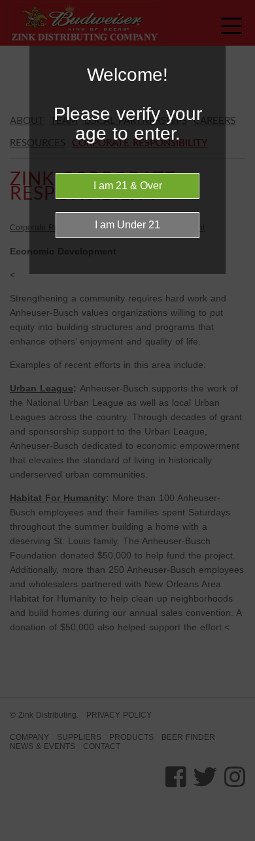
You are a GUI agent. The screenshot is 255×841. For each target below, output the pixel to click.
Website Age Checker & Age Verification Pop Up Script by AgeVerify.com (238, 837)
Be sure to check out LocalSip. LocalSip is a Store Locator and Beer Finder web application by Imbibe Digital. (232, 837)
